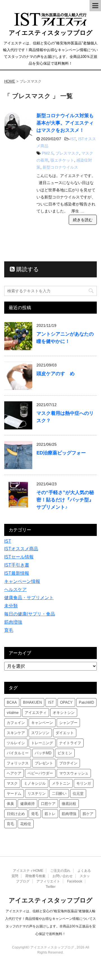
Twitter (51, 887)
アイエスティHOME (28, 871)
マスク (12, 783)
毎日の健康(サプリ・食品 (29, 614)
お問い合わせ (62, 876)
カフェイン (16, 723)
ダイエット (65, 733)
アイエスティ (36, 712)
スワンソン (40, 733)
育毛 (8, 630)
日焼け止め (16, 814)
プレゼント (44, 763)
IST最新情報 (16, 573)
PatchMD (86, 702)
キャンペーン (42, 723)
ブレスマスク (67, 153)
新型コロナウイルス (60, 167)
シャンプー (68, 723)
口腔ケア (48, 804)
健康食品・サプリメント (29, 597)
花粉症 (25, 824)
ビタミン (65, 753)
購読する (27, 269)
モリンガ (83, 783)
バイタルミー (18, 753)
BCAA (12, 702)
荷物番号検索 (35, 876)
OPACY (66, 702)
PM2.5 (47, 153)
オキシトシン (64, 712)
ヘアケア (14, 773)
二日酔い (59, 793)
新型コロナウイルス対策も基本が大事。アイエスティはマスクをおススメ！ (65, 123)
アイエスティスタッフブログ (51, 32)
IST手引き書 (16, 565)
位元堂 (78, 793)
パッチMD (43, 753)
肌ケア (87, 814)
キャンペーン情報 (22, 581)
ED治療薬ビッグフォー (61, 453)
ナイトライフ (70, 743)
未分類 (11, 605)
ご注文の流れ (60, 871)
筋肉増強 (13, 622)
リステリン (36, 793)
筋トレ (50, 814)
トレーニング (42, 743)
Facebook (74, 881)
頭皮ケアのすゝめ (55, 373)
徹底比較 (69, 804)
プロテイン (68, 763)
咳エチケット (62, 160)
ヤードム (14, 793)
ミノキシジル (35, 783)
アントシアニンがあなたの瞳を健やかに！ (65, 337)
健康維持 (27, 804)
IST (73, 139)
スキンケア (16, 733)
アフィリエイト (48, 881)
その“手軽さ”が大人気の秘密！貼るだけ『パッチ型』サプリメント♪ (65, 500)
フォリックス (18, 763)
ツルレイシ (16, 743)
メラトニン (61, 783)
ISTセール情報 (19, 556)
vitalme (13, 712)
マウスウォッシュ (73, 773)
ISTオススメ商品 (21, 548)
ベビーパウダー (40, 773)
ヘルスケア (15, 589)
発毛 (34, 814)
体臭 (10, 804)
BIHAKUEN (32, 702)
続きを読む (83, 220)
